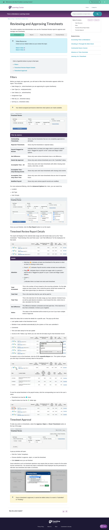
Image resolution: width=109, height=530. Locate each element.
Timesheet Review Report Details (24, 67)
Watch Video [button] (20, 48)
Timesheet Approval (20, 70)
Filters (16, 64)
